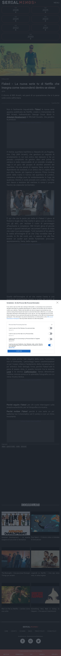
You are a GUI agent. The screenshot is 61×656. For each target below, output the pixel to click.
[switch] (50, 328)
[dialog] (30, 328)
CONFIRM (19, 351)
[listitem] (30, 324)
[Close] (57, 303)
